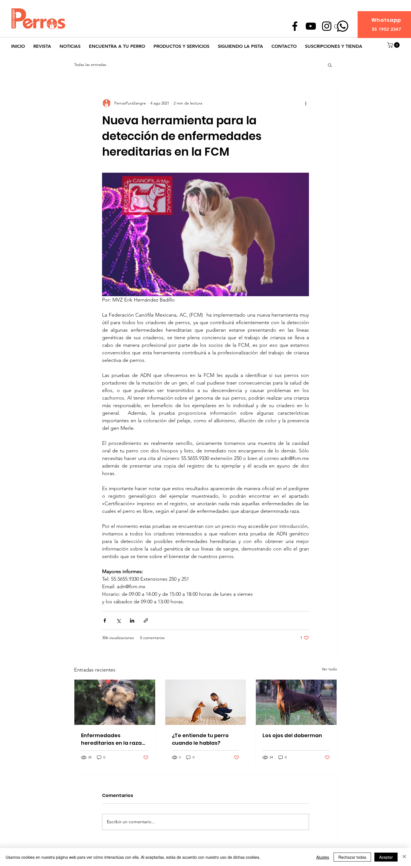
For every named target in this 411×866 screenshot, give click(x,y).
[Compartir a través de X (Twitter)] (118, 620)
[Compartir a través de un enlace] (145, 620)
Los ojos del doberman (292, 735)
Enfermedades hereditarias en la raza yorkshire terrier (111, 739)
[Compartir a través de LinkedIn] (132, 620)
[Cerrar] (404, 857)
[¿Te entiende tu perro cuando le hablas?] (205, 702)
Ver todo (329, 669)
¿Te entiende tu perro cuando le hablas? (200, 739)
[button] (394, 45)
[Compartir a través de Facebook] (104, 620)
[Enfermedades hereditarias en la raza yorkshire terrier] (114, 702)
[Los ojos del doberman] (296, 702)
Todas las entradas (90, 64)
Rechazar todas (352, 857)
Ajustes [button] (322, 857)
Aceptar (386, 857)
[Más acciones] (305, 103)
